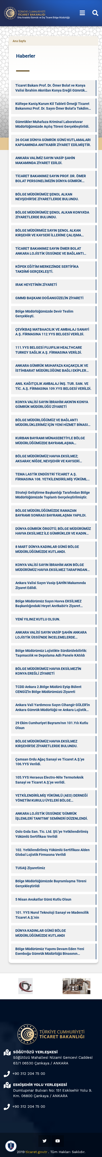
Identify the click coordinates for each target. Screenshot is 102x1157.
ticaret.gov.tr (36, 1152)
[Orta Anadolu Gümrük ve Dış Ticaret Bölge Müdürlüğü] (25, 12)
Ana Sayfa (19, 41)
